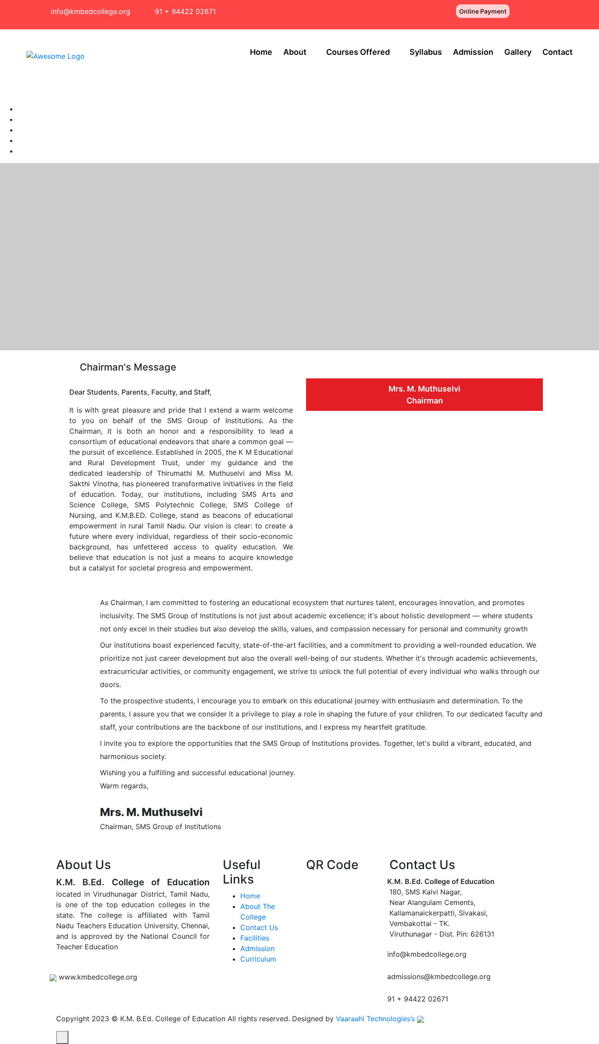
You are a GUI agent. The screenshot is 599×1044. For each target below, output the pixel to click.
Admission (473, 52)
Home (261, 52)
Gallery (517, 52)
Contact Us (259, 927)
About (295, 52)
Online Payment (482, 11)
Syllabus (426, 52)
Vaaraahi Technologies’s (376, 1018)
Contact (557, 52)
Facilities (254, 938)
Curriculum (258, 959)
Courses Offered (358, 52)
